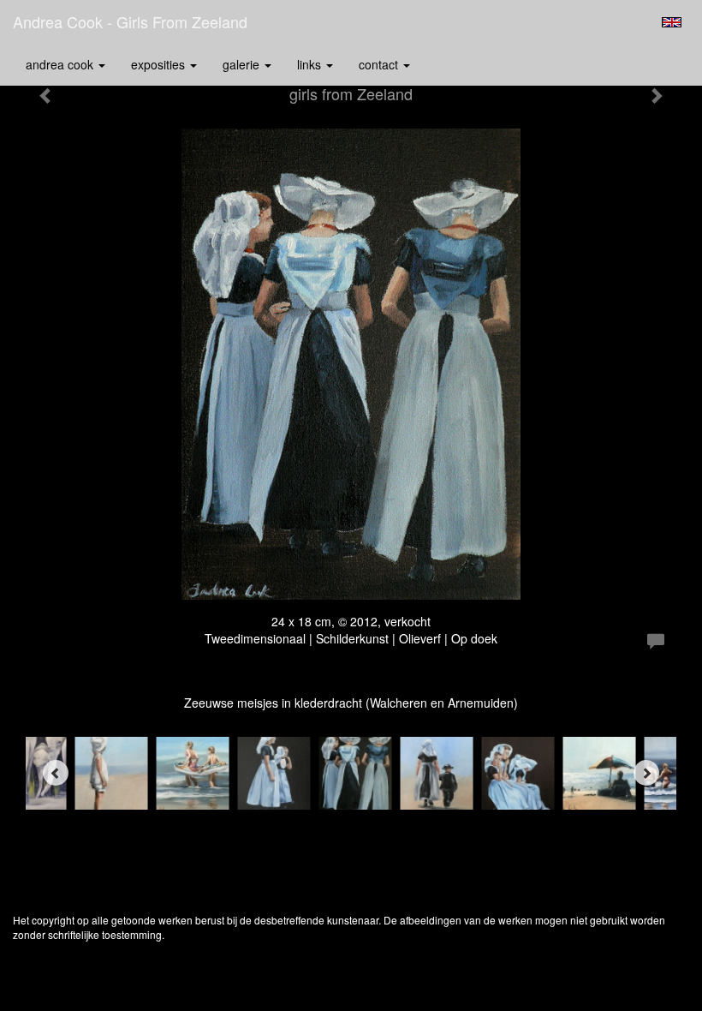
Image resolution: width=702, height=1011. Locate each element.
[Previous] (55, 773)
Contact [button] (380, 64)
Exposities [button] (159, 64)
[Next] (646, 773)
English (671, 22)
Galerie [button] (243, 64)
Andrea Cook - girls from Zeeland (130, 21)
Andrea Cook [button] (61, 64)
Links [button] (310, 64)
